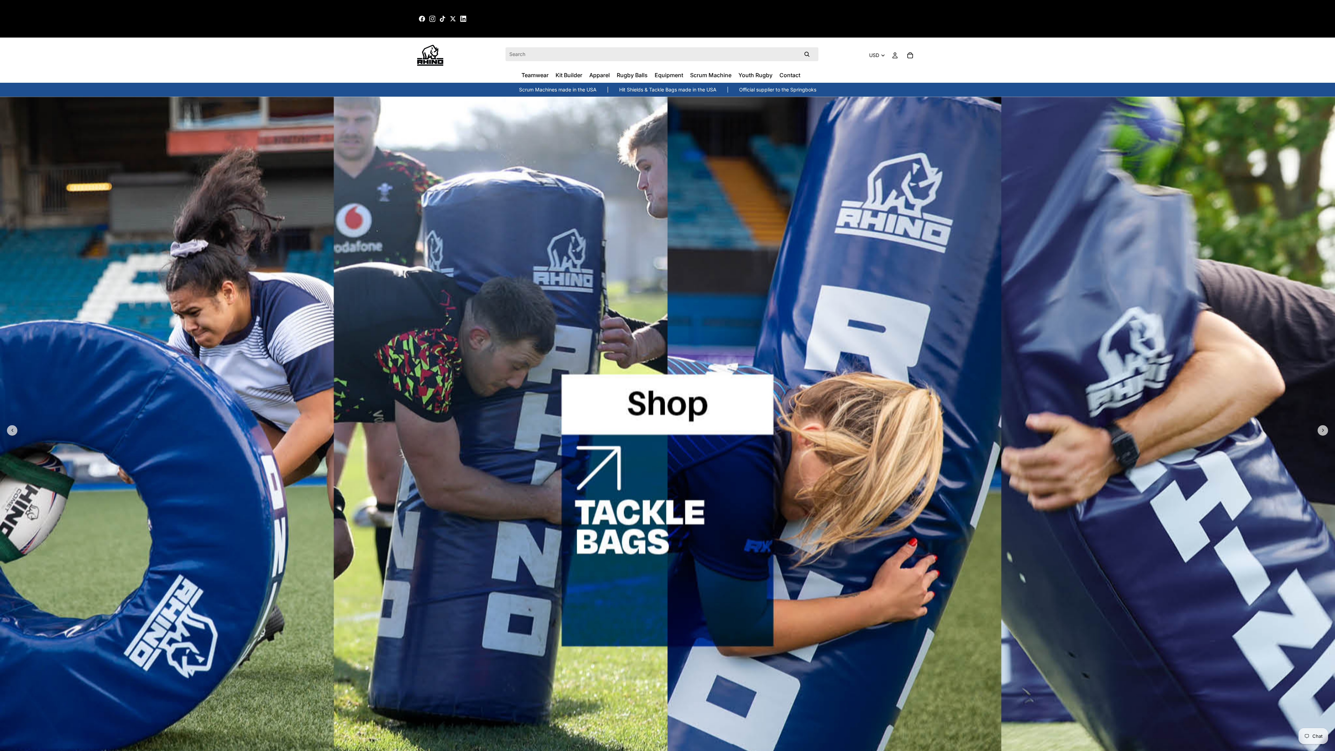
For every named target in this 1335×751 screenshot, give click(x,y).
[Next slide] (1323, 430)
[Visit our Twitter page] (453, 18)
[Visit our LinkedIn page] (463, 18)
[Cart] (910, 55)
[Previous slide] (12, 430)
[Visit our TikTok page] (442, 18)
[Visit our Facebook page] (422, 18)
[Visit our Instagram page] (432, 18)
